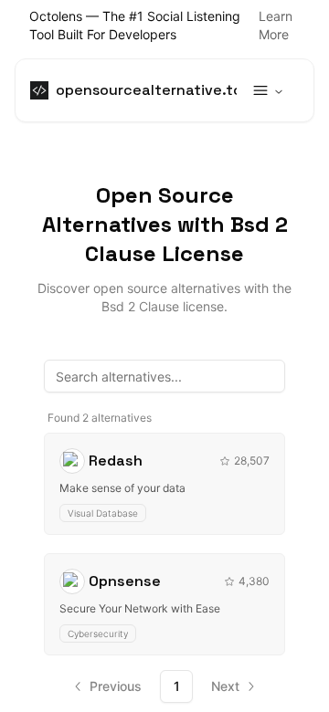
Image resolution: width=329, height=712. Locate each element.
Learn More (275, 25)
